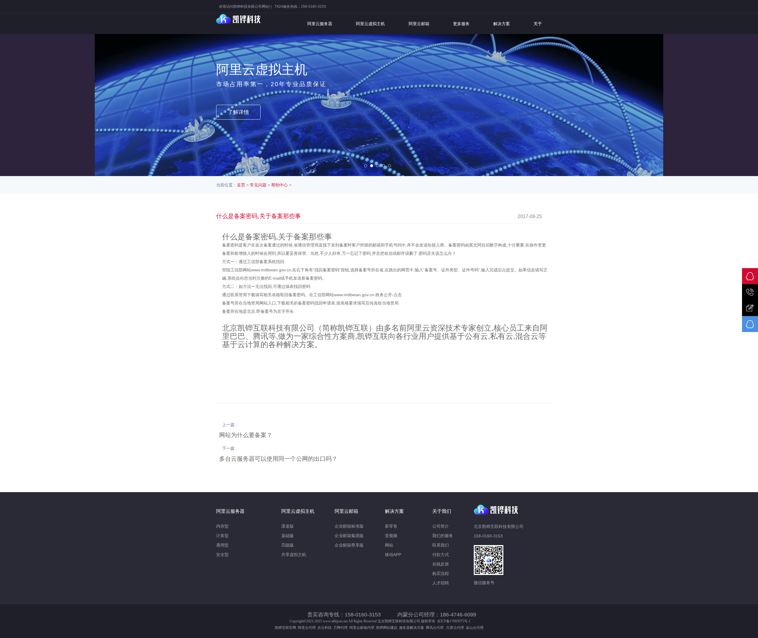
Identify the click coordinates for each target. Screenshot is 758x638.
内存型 (222, 526)
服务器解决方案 (412, 628)
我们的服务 (442, 535)
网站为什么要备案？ (245, 435)
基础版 (287, 535)
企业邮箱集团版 (349, 535)
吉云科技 (324, 628)
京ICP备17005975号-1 (453, 621)
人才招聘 (440, 583)
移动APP (393, 554)
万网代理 (340, 628)
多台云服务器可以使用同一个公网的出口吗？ (278, 458)
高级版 (287, 545)
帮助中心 (279, 185)
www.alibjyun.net (335, 621)
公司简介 (440, 526)
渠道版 (287, 526)
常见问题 (258, 185)
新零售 (391, 526)
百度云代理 (456, 628)
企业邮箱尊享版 (349, 545)
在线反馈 (440, 564)
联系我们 (440, 545)
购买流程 (440, 573)
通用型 (222, 545)
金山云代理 (475, 628)
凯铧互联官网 (285, 628)
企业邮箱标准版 (349, 526)
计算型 (222, 535)
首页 (241, 185)
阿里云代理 (307, 628)
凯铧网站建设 (386, 628)
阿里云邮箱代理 (361, 628)
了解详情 (238, 112)
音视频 (391, 535)
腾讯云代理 (435, 628)
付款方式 (440, 554)
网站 (389, 545)
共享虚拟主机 (293, 554)
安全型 (222, 554)
